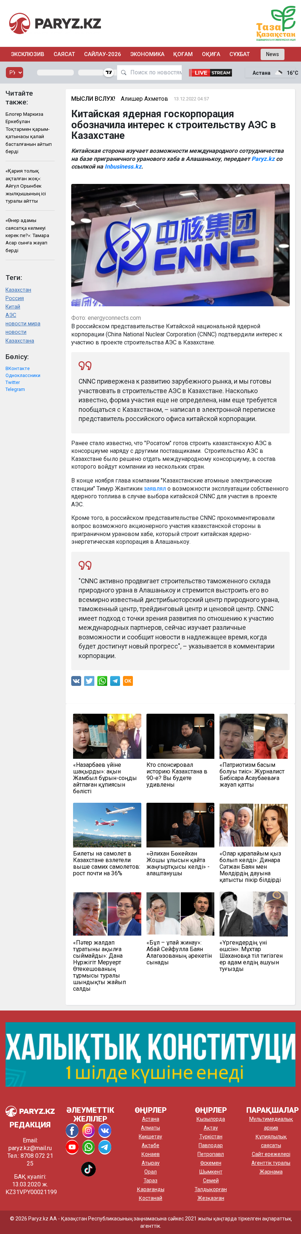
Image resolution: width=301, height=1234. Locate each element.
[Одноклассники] (128, 683)
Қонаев (150, 1154)
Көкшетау (150, 1136)
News (272, 54)
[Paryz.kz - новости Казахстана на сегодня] (55, 23)
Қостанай (150, 1198)
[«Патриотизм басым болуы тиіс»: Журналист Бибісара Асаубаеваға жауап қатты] (254, 736)
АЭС (11, 315)
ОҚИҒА (211, 54)
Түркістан (210, 1136)
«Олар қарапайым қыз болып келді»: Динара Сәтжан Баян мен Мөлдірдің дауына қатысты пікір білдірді (250, 866)
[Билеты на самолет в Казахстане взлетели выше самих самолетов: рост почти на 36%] (107, 825)
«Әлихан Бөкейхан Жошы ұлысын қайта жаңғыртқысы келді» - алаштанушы (178, 863)
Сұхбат (239, 54)
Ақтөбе (150, 1145)
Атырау (151, 1163)
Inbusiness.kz (123, 166)
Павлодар (211, 1145)
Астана (150, 1119)
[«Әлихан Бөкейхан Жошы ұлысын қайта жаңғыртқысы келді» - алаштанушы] (180, 825)
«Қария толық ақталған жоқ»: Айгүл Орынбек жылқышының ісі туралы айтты (26, 186)
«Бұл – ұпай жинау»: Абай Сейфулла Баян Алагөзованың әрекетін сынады (179, 952)
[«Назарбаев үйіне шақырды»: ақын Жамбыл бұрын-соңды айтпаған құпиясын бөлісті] (107, 736)
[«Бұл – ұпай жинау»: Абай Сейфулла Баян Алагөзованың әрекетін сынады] (180, 913)
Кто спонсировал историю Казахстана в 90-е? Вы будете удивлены (176, 775)
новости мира (23, 324)
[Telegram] (115, 683)
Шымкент (210, 1172)
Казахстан (18, 290)
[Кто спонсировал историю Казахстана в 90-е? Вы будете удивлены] (180, 736)
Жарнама (271, 1172)
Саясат (64, 54)
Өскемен (210, 1163)
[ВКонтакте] (76, 683)
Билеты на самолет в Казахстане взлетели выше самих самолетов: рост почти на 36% (106, 863)
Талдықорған (211, 1189)
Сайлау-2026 (102, 54)
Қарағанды (150, 1189)
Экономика (147, 54)
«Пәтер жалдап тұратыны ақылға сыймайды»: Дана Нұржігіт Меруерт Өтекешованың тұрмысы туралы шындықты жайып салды (99, 965)
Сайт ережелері (271, 1154)
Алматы (150, 1128)
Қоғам (183, 54)
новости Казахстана (20, 336)
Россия (15, 298)
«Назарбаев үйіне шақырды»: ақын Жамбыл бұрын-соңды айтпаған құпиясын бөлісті (105, 778)
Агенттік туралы (270, 1163)
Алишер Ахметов (144, 98)
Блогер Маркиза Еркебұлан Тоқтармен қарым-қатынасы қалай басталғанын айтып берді (29, 132)
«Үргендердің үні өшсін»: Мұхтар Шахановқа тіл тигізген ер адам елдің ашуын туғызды (251, 955)
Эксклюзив (27, 54)
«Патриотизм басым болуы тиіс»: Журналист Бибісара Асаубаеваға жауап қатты (252, 775)
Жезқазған (210, 1198)
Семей (211, 1180)
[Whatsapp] (102, 683)
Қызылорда (210, 1119)
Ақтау (211, 1128)
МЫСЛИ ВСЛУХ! (93, 98)
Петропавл (210, 1154)
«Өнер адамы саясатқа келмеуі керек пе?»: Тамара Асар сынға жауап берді (27, 235)
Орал (150, 1172)
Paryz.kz (263, 158)
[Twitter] (89, 683)
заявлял (155, 488)
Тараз (150, 1180)
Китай (13, 307)
